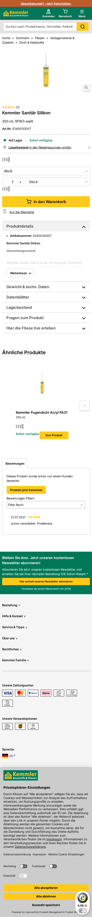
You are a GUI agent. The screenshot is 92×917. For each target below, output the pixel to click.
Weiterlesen (18, 273)
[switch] (82, 910)
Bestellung (11, 605)
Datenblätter (17, 297)
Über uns (10, 638)
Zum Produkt (53, 435)
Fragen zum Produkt (25, 317)
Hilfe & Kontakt (14, 616)
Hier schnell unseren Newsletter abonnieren (46, 581)
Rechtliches (12, 649)
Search (83, 26)
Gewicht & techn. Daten (27, 287)
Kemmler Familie (15, 660)
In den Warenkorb (50, 201)
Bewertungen (15, 463)
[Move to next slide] (85, 406)
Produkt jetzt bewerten (26, 490)
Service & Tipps (14, 627)
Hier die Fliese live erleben (31, 328)
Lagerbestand (19, 307)
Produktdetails (19, 226)
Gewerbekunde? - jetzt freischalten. (46, 3)
